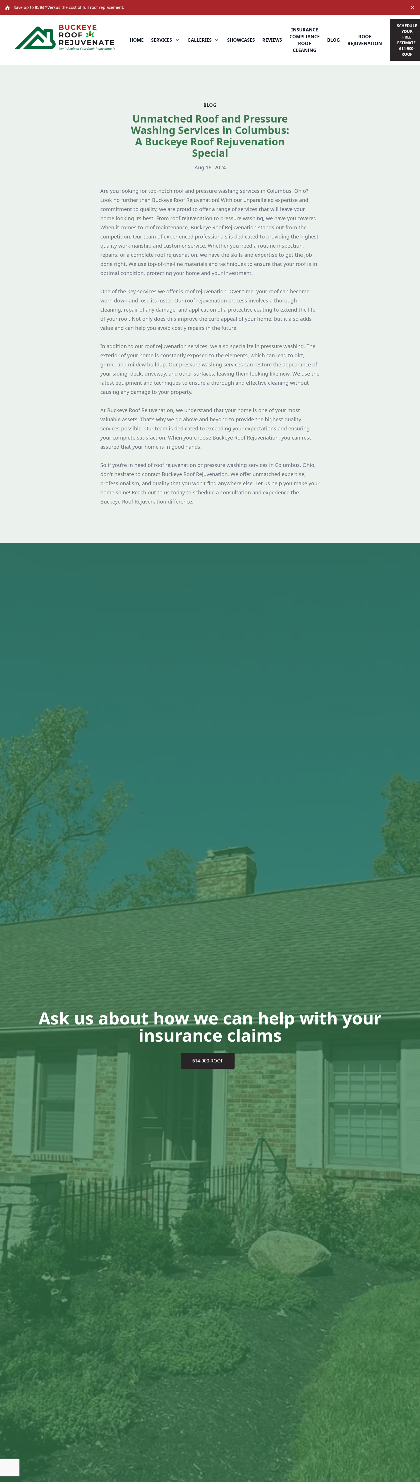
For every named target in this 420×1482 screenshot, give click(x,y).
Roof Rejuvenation (364, 40)
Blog (333, 40)
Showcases (241, 40)
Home (137, 40)
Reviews (272, 40)
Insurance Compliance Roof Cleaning (304, 40)
